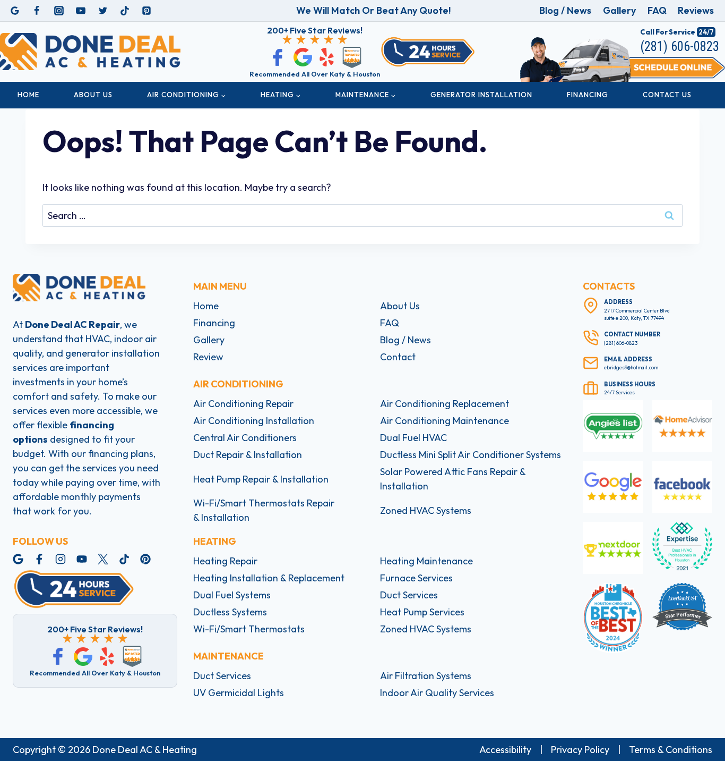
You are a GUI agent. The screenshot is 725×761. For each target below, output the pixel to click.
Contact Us (667, 94)
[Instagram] (58, 10)
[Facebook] (36, 10)
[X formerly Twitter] (103, 10)
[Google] (14, 10)
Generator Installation (481, 94)
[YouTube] (80, 10)
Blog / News (565, 10)
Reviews (696, 10)
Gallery (619, 10)
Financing (587, 94)
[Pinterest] (146, 10)
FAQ (657, 10)
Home (28, 94)
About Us (93, 94)
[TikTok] (124, 10)
